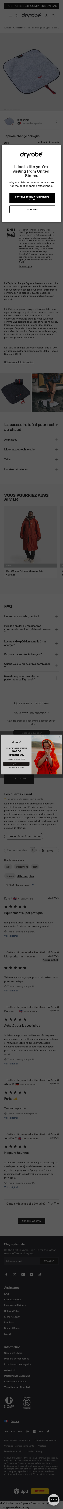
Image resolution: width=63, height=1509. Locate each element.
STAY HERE (32, 209)
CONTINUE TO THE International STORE (32, 198)
